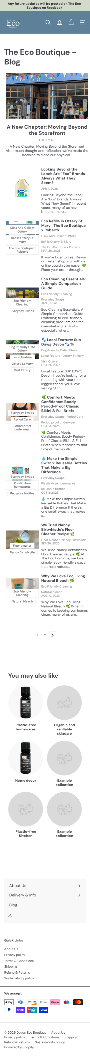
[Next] (52, 635)
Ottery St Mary (73, 355)
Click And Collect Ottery (58, 236)
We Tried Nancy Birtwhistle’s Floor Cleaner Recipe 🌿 (58, 529)
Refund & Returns (17, 972)
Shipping (10, 966)
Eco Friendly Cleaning (56, 294)
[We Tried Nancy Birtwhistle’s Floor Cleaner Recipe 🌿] (22, 539)
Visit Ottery (49, 361)
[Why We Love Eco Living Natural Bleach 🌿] (22, 587)
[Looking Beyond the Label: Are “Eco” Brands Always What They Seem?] (22, 188)
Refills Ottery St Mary (56, 241)
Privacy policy (14, 955)
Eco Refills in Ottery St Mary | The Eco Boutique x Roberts (63, 225)
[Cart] (71, 22)
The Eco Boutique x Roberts (60, 247)
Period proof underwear (58, 422)
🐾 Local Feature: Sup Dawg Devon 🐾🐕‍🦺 (61, 342)
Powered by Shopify (19, 1047)
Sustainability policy (19, 978)
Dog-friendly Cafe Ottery (59, 350)
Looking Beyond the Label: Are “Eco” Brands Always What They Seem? (63, 176)
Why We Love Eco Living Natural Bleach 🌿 (63, 578)
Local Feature (50, 355)
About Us (11, 949)
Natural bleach (51, 592)
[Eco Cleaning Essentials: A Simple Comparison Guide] (22, 297)
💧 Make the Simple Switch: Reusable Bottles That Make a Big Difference (64, 465)
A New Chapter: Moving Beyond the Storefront (47, 130)
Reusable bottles (53, 489)
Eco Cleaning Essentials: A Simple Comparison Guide (63, 283)
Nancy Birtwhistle (74, 540)
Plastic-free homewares (58, 483)
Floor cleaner (50, 540)
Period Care (75, 416)
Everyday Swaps (52, 299)
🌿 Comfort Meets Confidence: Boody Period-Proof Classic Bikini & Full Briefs (60, 404)
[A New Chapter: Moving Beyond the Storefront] (47, 96)
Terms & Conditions (19, 961)
